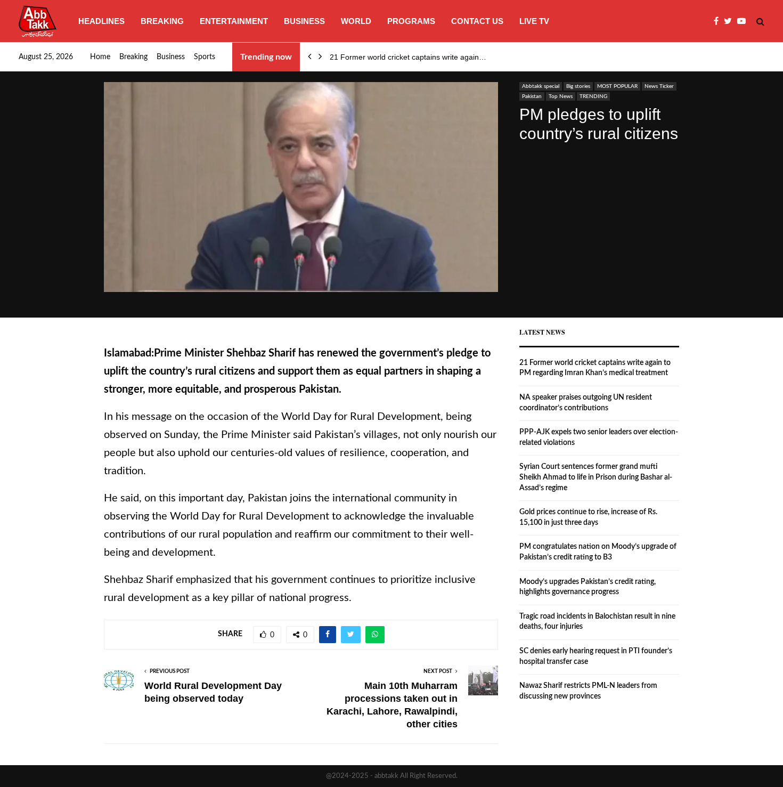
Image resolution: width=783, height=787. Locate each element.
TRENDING (593, 96)
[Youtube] (744, 21)
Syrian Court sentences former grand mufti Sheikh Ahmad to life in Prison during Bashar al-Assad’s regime (595, 477)
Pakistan (532, 96)
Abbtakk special (540, 86)
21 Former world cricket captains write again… (408, 57)
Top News (561, 96)
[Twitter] (730, 21)
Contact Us (477, 21)
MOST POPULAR (617, 86)
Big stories (578, 86)
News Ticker (659, 86)
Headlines (101, 21)
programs (411, 21)
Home (100, 57)
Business (304, 21)
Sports (204, 57)
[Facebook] (719, 21)
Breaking (162, 21)
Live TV (534, 21)
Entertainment (234, 21)
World (356, 21)
